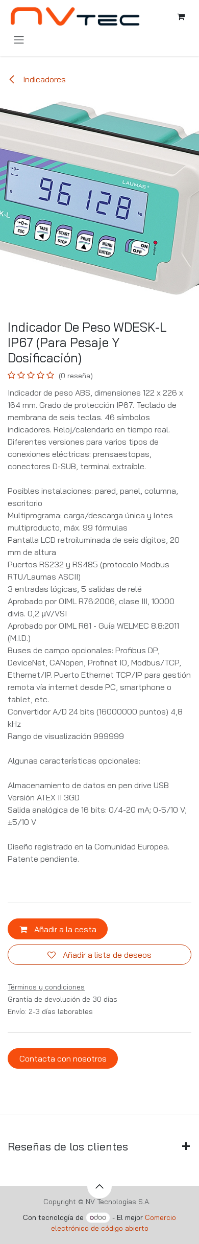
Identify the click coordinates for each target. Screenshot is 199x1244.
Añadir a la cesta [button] (64, 929)
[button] (99, 1186)
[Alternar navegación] (19, 39)
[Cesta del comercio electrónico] (180, 16)
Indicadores (43, 79)
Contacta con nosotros (63, 1058)
